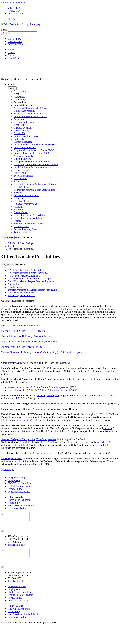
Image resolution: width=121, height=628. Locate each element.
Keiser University (16, 387)
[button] (64, 19)
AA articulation (39, 409)
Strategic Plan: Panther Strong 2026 (31, 153)
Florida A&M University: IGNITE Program (23, 331)
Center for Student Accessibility (29, 215)
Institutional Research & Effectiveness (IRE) (36, 144)
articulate (24, 420)
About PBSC (20, 125)
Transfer (12, 246)
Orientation (19, 119)
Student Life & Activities (26, 195)
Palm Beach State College (20, 243)
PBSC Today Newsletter (20, 483)
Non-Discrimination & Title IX (23, 505)
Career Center (21, 212)
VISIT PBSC (14, 8)
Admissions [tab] (20, 91)
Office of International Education (30, 116)
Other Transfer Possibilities (21, 292)
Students (12, 49)
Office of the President (25, 147)
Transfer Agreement (46, 439)
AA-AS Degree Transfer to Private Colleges (30, 278)
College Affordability (24, 110)
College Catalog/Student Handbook (31, 161)
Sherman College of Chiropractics (18, 439)
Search (4, 29)
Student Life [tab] (20, 102)
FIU (18, 398)
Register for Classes (24, 122)
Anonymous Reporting (19, 500)
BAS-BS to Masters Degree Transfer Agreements (32, 281)
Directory (12, 55)
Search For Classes (23, 175)
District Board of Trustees (26, 136)
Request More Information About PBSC (34, 150)
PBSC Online (21, 173)
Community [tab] (20, 99)
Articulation (13, 284)
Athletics (18, 181)
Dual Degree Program (48, 395)
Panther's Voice (21, 226)
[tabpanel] (64, 115)
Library (17, 220)
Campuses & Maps (17, 477)
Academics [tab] (19, 96)
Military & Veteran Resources (28, 223)
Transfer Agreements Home (21, 295)
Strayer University (17, 390)
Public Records (15, 497)
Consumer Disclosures (19, 491)
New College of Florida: (29, 341)
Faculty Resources (17, 287)
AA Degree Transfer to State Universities (28, 273)
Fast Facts (19, 139)
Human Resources (23, 141)
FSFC (62, 403)
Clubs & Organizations (25, 204)
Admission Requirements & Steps (30, 108)
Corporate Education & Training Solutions (35, 184)
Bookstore (19, 209)
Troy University (94, 453)
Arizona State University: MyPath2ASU (21, 347)
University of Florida (11, 458)
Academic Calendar (24, 156)
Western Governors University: (41, 352)
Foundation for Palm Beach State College (34, 189)
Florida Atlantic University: (21, 325)
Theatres (18, 192)
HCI (100, 414)
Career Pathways (22, 158)
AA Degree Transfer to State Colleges (26, 270)
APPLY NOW (15, 10)
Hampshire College (59, 409)
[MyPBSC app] (10, 531)
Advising (18, 206)
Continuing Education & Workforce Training (36, 164)
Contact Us (19, 133)
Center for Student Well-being (29, 218)
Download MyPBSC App (14, 525)
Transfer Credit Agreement (33, 453)
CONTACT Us (15, 13)
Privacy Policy (15, 489)
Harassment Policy (17, 508)
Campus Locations (23, 127)
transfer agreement (60, 387)
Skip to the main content (13, 2)
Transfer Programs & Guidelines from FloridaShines (33, 289)
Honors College (22, 170)
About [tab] (17, 93)
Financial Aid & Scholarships (28, 113)
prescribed (102, 442)
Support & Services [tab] (23, 105)
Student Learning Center (26, 229)
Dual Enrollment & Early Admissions (32, 167)
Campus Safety (21, 130)
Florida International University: (26, 336)
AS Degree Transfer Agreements (24, 275)
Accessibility (14, 502)
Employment (14, 480)
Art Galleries (20, 178)
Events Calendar (22, 187)
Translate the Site (16, 544)
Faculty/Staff (14, 58)
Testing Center (21, 232)
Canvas (11, 52)
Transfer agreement (40, 403)
